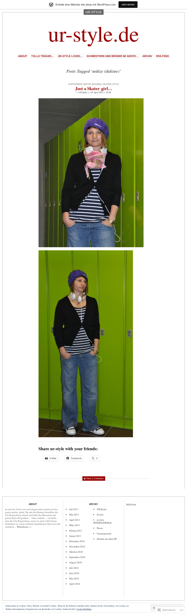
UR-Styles (83, 92)
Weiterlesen (24, 526)
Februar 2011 (75, 530)
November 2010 (77, 546)
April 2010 (74, 583)
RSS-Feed (162, 56)
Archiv (147, 56)
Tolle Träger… (42, 56)
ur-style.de (93, 33)
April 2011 (74, 519)
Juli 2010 (74, 568)
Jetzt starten (128, 4)
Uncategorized (104, 533)
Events (100, 514)
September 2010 (77, 557)
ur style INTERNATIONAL (102, 521)
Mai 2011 (74, 514)
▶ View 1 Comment (93, 478)
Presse (100, 528)
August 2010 (75, 562)
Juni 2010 (74, 573)
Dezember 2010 (77, 541)
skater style (111, 84)
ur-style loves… (70, 56)
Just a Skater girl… (93, 88)
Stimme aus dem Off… (108, 538)
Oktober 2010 (76, 551)
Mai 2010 (74, 578)
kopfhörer (75, 84)
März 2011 (74, 525)
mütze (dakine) (92, 84)
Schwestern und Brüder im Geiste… (112, 56)
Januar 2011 (75, 536)
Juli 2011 (74, 509)
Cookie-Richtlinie (83, 609)
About (22, 56)
